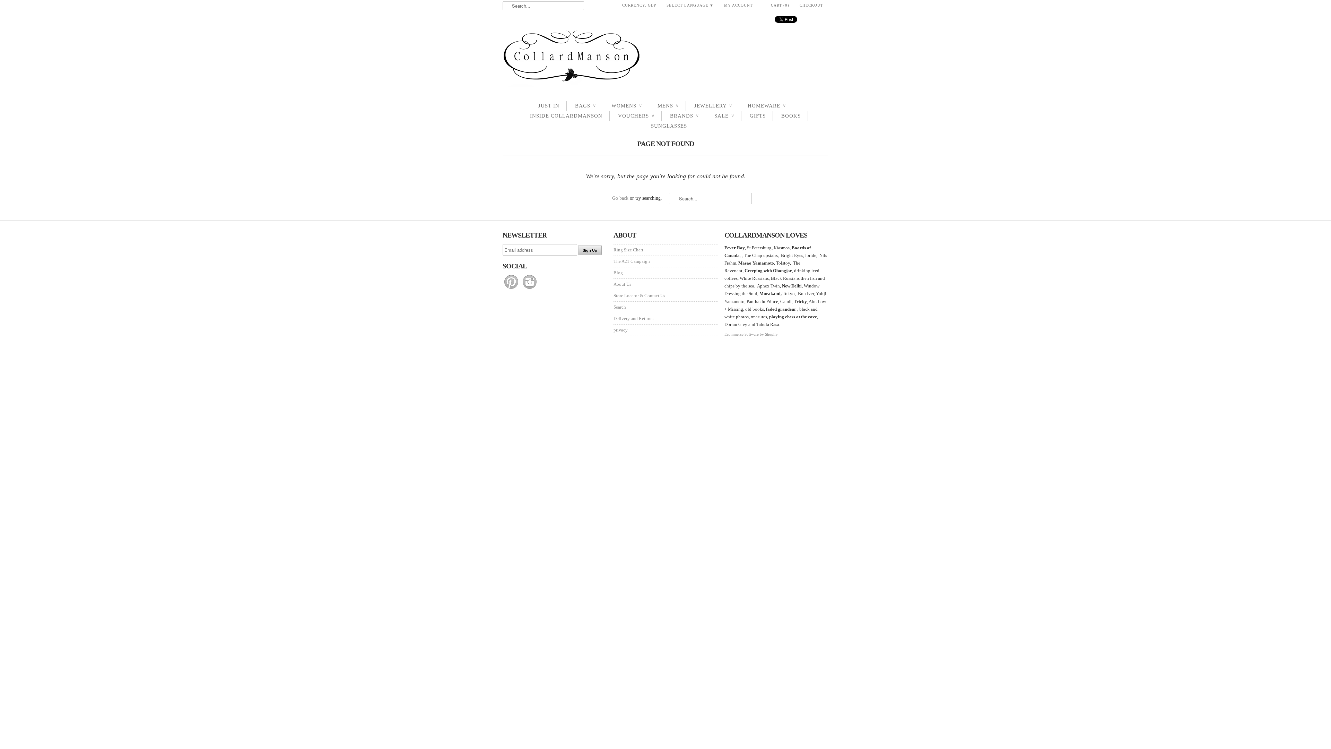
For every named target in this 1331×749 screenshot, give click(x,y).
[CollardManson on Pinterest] (512, 289)
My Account (738, 5)
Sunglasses (669, 126)
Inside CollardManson (566, 116)
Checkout (811, 5)
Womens (626, 106)
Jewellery (713, 106)
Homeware (767, 106)
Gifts (758, 116)
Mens (668, 106)
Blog (618, 272)
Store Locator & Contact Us (639, 295)
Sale (724, 116)
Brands (684, 116)
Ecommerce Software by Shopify (751, 334)
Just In (548, 106)
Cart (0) (780, 5)
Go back (620, 198)
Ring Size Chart (628, 249)
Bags (585, 106)
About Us (622, 284)
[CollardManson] (665, 58)
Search (620, 307)
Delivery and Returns (633, 318)
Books (791, 116)
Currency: (639, 5)
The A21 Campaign (632, 261)
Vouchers (636, 116)
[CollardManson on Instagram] (529, 289)
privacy (621, 330)
